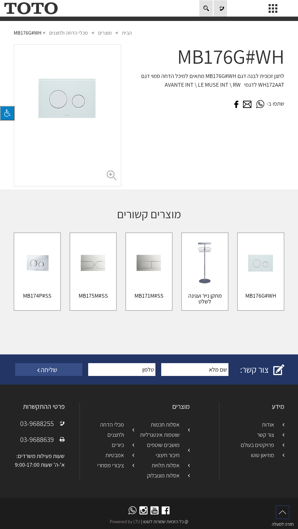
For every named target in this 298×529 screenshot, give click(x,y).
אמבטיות (114, 455)
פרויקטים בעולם (257, 445)
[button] (260, 103)
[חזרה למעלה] (282, 515)
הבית (127, 32)
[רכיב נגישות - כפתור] (7, 113)
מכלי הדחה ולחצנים (68, 32)
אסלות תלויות (166, 465)
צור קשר (265, 435)
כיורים (118, 445)
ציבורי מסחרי (110, 465)
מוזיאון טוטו (262, 455)
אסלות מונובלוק (163, 475)
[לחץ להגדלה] (67, 115)
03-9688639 (37, 439)
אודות (268, 424)
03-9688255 (37, 423)
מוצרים (105, 32)
